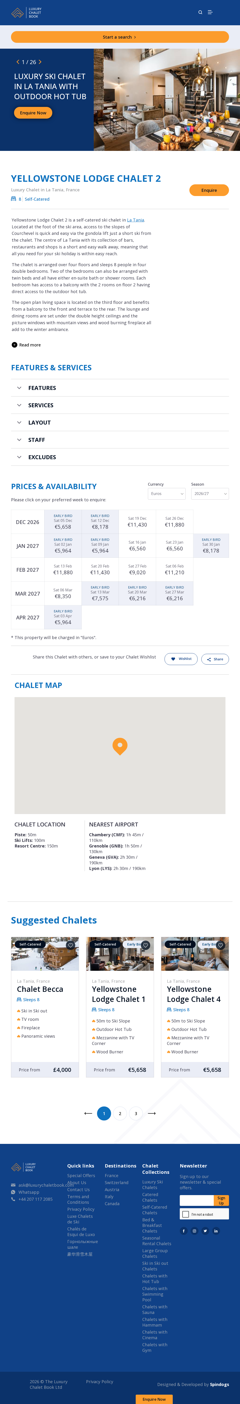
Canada (112, 1203)
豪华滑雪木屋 (80, 1254)
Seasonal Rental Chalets (156, 1240)
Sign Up (221, 1200)
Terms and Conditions (78, 1199)
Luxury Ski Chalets (152, 1184)
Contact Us (78, 1189)
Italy (109, 1196)
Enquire (209, 190)
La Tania (135, 220)
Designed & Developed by (193, 1384)
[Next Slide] (40, 61)
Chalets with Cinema (154, 1334)
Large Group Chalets (155, 1253)
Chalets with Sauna (154, 1309)
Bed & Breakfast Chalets (152, 1225)
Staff (36, 440)
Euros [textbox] (156, 493)
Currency (156, 484)
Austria (112, 1189)
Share (218, 659)
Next (152, 1113)
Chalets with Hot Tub (154, 1278)
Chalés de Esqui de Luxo (81, 1231)
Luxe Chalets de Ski (80, 1219)
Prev (88, 1113)
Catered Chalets (150, 1197)
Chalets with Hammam (154, 1322)
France (111, 1175)
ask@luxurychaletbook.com (46, 1185)
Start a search (118, 37)
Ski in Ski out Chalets (155, 1266)
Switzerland (116, 1182)
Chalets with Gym (154, 1347)
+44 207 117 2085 (35, 1199)
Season (197, 484)
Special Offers (81, 1175)
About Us (76, 1182)
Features (42, 388)
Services (40, 405)
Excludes (42, 457)
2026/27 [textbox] (202, 493)
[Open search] (200, 12)
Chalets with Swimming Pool (154, 1294)
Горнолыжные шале (82, 1244)
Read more (30, 345)
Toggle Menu (210, 12)
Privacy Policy (80, 1209)
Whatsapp (29, 1192)
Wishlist (185, 659)
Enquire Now (154, 1399)
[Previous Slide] (18, 61)
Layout (39, 422)
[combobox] (167, 493)
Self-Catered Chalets (154, 1209)
